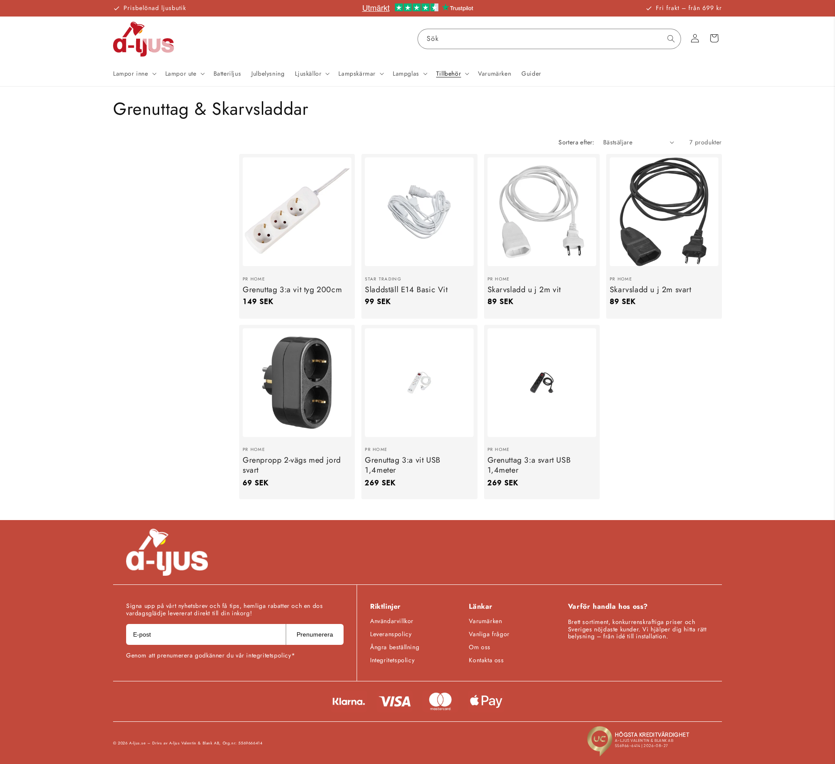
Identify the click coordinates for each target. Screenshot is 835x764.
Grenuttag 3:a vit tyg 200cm (292, 289)
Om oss (480, 647)
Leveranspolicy (390, 634)
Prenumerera (315, 634)
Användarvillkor (392, 621)
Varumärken (485, 621)
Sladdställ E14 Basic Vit (406, 289)
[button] (134, 73)
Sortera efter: (576, 142)
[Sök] (671, 38)
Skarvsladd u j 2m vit (524, 289)
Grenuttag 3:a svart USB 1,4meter (529, 465)
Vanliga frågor (489, 634)
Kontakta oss (486, 660)
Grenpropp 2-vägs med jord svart (292, 465)
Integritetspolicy (392, 660)
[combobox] (549, 39)
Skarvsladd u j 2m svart (650, 289)
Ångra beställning (394, 647)
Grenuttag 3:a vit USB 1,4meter (403, 465)
